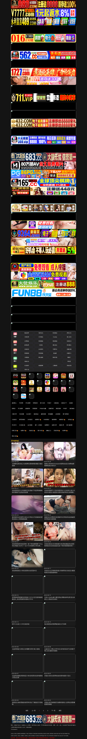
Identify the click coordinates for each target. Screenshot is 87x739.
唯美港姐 (55, 341)
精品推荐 (26, 333)
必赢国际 (27, 408)
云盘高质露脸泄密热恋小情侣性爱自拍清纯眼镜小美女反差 (27, 677)
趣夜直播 (43, 414)
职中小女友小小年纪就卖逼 (20, 624)
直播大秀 (61, 425)
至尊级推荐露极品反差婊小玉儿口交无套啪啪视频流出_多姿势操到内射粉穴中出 (27, 598)
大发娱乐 (14, 419)
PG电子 (49, 403)
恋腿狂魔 (69, 349)
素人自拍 (69, 337)
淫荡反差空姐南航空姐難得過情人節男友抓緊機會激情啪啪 (59, 703)
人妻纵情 (55, 365)
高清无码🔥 (57, 430)
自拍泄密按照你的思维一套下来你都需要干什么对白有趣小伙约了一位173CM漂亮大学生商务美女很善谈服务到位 (27, 546)
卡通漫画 (26, 357)
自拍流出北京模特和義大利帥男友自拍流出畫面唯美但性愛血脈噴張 (59, 571)
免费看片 (47, 425)
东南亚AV (69, 341)
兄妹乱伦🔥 (32, 430)
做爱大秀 (54, 425)
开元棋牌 (28, 403)
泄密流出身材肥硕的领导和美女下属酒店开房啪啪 (27, 703)
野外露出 (69, 345)
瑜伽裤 (55, 353)
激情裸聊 (54, 419)
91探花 (41, 345)
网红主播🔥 (15, 436)
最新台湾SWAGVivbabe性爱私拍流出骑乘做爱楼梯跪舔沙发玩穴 (59, 465)
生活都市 (26, 365)
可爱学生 (55, 349)
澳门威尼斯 (69, 425)
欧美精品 (55, 333)
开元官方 (14, 425)
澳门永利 (42, 403)
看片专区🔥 (41, 430)
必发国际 (58, 414)
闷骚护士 (69, 353)
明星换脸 (41, 353)
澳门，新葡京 (38, 425)
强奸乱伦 (41, 333)
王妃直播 (21, 414)
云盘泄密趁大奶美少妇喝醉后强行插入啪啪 (26, 649)
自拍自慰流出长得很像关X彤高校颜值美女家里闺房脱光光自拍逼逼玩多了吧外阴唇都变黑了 (59, 545)
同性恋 (69, 361)
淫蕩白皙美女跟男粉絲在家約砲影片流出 (57, 676)
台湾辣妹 (26, 341)
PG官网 (21, 403)
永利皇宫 (30, 419)
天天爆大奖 (22, 425)
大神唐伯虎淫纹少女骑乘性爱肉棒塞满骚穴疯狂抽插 (27, 465)
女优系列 (41, 349)
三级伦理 (26, 337)
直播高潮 (51, 408)
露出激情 (41, 357)
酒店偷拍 (72, 408)
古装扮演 (26, 349)
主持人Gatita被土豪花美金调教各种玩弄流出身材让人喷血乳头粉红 (59, 598)
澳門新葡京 (22, 419)
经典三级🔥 (15, 430)
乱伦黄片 (28, 414)
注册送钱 (56, 403)
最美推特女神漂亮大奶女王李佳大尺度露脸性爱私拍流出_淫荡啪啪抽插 (27, 518)
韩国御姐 (41, 341)
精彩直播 (58, 408)
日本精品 (41, 337)
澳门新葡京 (66, 414)
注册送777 (64, 403)
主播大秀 (14, 414)
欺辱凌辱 (26, 345)
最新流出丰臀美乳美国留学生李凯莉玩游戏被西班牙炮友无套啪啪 (59, 518)
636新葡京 (46, 419)
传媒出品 (26, 361)
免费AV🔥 (65, 430)
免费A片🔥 (24, 430)
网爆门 (69, 357)
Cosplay (55, 337)
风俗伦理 (69, 365)
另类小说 (26, 369)
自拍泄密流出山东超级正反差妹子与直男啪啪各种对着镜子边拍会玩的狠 (27, 491)
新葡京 (13, 408)
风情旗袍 (26, 353)
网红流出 (55, 345)
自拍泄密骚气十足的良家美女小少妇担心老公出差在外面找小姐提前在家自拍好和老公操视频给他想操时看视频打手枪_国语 (59, 492)
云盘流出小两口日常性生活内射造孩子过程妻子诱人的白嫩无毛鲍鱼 (59, 650)
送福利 (71, 403)
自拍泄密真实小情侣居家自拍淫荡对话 (24, 571)
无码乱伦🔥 (71, 419)
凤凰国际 (35, 408)
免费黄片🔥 (62, 419)
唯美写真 (55, 357)
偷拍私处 (36, 414)
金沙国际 (30, 425)
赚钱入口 (48, 430)
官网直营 (35, 403)
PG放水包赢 (43, 408)
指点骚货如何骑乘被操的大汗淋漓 (55, 624)
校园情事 (41, 365)
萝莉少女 (69, 333)
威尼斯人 (14, 403)
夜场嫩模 (50, 414)
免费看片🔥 (38, 419)
